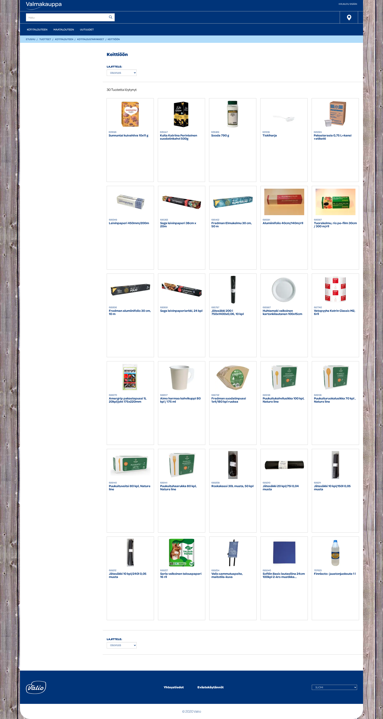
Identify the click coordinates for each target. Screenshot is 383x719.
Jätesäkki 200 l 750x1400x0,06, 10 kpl (227, 312)
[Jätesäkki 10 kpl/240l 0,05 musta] (130, 553)
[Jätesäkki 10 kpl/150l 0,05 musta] (335, 465)
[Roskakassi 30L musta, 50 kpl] (232, 465)
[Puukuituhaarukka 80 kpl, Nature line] (181, 465)
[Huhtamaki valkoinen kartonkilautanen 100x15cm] (284, 290)
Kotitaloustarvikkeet (90, 39)
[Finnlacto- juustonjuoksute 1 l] (335, 553)
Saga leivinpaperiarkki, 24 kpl (181, 311)
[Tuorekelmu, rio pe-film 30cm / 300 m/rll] (335, 202)
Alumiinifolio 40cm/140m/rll (283, 223)
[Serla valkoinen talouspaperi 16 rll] (181, 553)
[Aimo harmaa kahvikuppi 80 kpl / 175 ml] (181, 377)
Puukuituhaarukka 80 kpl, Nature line (178, 487)
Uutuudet (87, 29)
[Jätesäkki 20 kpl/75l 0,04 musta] (284, 465)
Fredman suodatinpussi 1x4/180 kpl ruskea (228, 400)
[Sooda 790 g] (232, 114)
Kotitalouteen (37, 29)
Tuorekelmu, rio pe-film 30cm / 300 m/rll (335, 224)
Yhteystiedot (174, 687)
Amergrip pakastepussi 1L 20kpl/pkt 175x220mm (127, 400)
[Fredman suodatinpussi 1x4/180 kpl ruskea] (232, 377)
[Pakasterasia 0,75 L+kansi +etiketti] (335, 114)
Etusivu (30, 39)
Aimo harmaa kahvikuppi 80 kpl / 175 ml (180, 400)
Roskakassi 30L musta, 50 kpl (232, 486)
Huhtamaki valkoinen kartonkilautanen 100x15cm (282, 312)
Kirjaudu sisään (348, 4)
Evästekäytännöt (210, 687)
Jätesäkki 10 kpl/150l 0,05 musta (332, 487)
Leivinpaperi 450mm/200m (129, 223)
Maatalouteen (63, 29)
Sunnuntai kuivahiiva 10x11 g (128, 135)
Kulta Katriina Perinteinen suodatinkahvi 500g (178, 137)
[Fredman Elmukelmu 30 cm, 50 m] (232, 202)
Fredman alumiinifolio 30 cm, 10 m (130, 312)
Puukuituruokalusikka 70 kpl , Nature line (335, 400)
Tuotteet (45, 39)
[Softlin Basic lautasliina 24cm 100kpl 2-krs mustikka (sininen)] (284, 553)
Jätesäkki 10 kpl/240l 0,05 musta (127, 575)
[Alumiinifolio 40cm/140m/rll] (284, 202)
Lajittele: (114, 66)
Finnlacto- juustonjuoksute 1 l (335, 574)
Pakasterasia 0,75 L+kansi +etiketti (332, 137)
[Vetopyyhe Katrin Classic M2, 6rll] (335, 290)
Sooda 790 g (220, 135)
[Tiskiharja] (284, 114)
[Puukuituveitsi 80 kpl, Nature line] (130, 465)
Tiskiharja (270, 135)
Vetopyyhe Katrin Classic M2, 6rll (334, 312)
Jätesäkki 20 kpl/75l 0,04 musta (281, 487)
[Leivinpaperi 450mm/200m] (130, 202)
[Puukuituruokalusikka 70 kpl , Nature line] (335, 377)
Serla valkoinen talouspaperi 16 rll (180, 575)
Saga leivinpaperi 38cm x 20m (178, 224)
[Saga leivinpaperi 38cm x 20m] (181, 202)
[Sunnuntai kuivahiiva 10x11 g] (130, 114)
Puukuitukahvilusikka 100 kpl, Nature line (283, 400)
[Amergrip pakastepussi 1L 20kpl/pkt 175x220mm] (130, 377)
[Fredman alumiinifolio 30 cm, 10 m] (130, 290)
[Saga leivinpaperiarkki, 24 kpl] (181, 290)
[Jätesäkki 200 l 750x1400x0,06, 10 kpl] (232, 290)
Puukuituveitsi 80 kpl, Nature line (129, 487)
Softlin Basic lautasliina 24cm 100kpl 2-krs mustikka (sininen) (284, 575)
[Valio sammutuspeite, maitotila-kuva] (232, 553)
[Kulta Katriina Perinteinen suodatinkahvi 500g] (181, 114)
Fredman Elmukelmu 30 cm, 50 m (231, 224)
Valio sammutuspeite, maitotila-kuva (227, 575)
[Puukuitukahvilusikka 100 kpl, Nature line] (284, 377)
